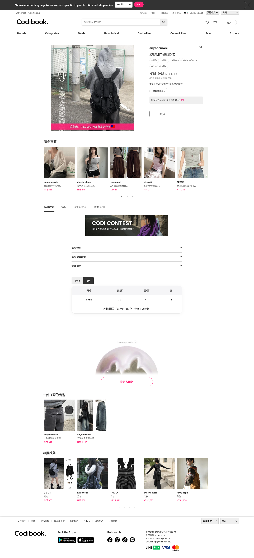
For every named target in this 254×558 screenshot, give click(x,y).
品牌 (33, 521)
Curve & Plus (178, 33)
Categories (52, 33)
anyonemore (158, 48)
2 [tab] (127, 196)
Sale (208, 33)
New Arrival (111, 33)
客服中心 (99, 521)
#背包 (164, 60)
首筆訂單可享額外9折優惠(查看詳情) (166, 84)
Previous (41, 169)
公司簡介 (113, 521)
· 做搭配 (143, 13)
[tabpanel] (60, 169)
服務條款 (45, 521)
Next (212, 169)
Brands (21, 33)
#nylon (175, 60)
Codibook (32, 21)
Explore (234, 33)
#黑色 (154, 60)
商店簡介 (21, 521)
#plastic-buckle (158, 66)
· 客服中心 (176, 13)
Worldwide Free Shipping (28, 12)
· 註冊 (152, 13)
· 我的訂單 (163, 13)
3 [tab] (132, 196)
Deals (81, 33)
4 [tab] (134, 507)
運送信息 (74, 521)
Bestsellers (144, 33)
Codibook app (196, 12)
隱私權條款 (59, 521)
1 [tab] (122, 196)
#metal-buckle (190, 60)
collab (87, 521)
